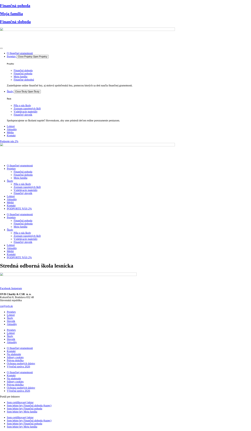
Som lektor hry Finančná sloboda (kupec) (29, 405)
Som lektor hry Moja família (22, 411)
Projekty (11, 168)
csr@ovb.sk (6, 306)
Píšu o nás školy (22, 184)
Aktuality (12, 199)
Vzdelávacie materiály (26, 190)
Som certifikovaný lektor (20, 402)
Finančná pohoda (15, 5)
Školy (10, 180)
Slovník (11, 321)
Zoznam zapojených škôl (27, 187)
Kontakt (11, 205)
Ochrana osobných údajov (21, 363)
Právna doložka (15, 360)
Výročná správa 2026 (18, 366)
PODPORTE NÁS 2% (19, 208)
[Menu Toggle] (1, 48)
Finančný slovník (23, 193)
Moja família (11, 13)
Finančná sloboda (15, 21)
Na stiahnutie (14, 354)
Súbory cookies (15, 357)
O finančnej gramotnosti (20, 165)
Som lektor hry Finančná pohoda (24, 408)
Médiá (10, 202)
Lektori (11, 196)
